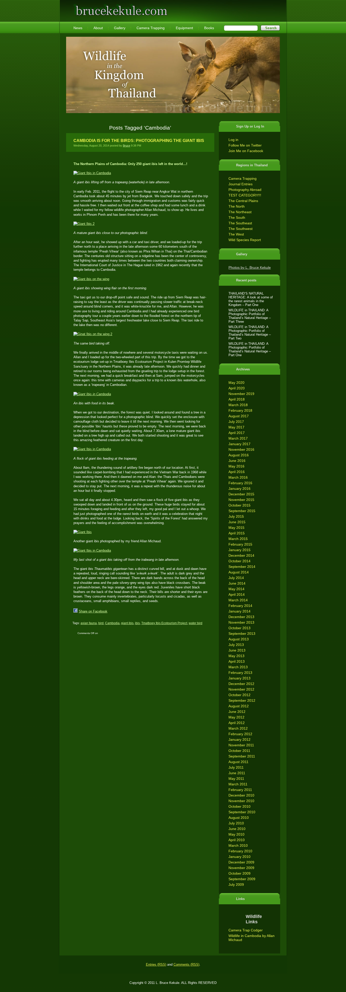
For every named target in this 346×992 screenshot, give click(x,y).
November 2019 (241, 394)
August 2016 (238, 455)
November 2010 (241, 801)
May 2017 (236, 427)
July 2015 (236, 516)
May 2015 (236, 528)
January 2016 (239, 488)
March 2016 (238, 477)
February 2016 (240, 483)
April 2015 (236, 533)
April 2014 (236, 594)
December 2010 (241, 795)
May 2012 (236, 717)
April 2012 (236, 723)
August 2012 (238, 706)
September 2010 (241, 812)
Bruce (126, 145)
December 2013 (241, 617)
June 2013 (236, 650)
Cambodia (112, 623)
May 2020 (236, 383)
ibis (137, 623)
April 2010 (236, 840)
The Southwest (240, 229)
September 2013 (241, 634)
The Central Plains (243, 201)
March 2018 (238, 405)
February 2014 (240, 606)
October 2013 (239, 628)
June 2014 (236, 583)
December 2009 (241, 862)
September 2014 (241, 567)
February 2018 (240, 410)
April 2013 (236, 661)
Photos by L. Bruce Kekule (249, 267)
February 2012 (240, 734)
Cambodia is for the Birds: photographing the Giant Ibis (138, 140)
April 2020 (236, 388)
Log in (233, 140)
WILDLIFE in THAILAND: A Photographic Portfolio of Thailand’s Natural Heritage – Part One (249, 349)
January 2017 (239, 444)
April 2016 (236, 472)
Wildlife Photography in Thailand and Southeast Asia (120, 8)
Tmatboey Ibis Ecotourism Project (164, 623)
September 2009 (241, 879)
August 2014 (238, 572)
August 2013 (238, 639)
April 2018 (236, 399)
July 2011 (236, 767)
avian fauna (89, 623)
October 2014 (239, 561)
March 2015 (238, 539)
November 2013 (241, 622)
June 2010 (236, 829)
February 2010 (240, 851)
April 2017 (236, 433)
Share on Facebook (93, 611)
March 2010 (238, 845)
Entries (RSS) (156, 964)
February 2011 (240, 790)
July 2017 (236, 422)
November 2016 (241, 449)
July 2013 (236, 645)
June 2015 (236, 522)
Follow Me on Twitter (245, 145)
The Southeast (240, 223)
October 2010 (239, 806)
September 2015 (241, 511)
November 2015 (241, 500)
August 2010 (238, 818)
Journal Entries (240, 184)
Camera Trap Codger (245, 930)
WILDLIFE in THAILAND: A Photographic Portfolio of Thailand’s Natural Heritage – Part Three (249, 315)
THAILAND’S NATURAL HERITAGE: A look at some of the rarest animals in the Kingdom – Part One (250, 299)
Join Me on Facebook (245, 151)
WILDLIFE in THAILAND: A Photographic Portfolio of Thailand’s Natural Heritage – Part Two (249, 332)
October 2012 (239, 695)
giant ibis (127, 623)
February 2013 (240, 673)
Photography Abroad (244, 190)
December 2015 (241, 494)
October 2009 (239, 873)
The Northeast (240, 212)
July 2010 (236, 823)
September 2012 (241, 700)
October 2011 (239, 751)
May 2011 (236, 779)
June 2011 (236, 773)
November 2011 (241, 745)
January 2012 (239, 739)
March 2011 (237, 784)
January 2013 (239, 678)
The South (236, 217)
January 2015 (239, 550)
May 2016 (236, 466)
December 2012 (241, 684)
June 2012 (236, 712)
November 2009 (241, 868)
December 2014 (241, 555)
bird (101, 623)
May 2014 (236, 589)
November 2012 (241, 689)
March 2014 (238, 600)
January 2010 (239, 857)
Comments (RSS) (186, 964)
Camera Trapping (242, 178)
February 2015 (240, 544)
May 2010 (236, 834)
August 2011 (238, 762)
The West (236, 234)
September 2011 (241, 756)
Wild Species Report (244, 240)
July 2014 (236, 578)
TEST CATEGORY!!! (244, 195)
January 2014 (239, 611)
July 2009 (236, 884)
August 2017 (238, 416)
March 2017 (238, 438)
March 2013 (238, 667)
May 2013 (236, 656)
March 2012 (238, 728)
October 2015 (239, 505)
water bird (195, 623)
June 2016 (236, 461)
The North (236, 206)
